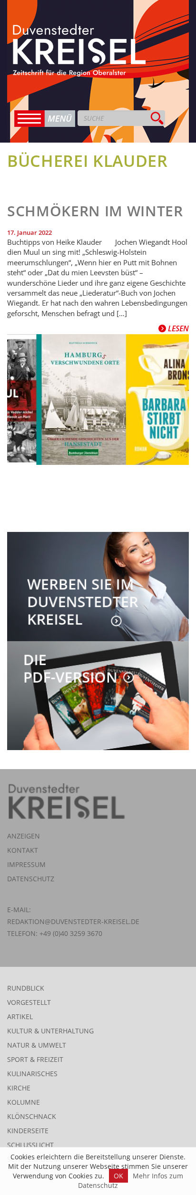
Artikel (20, 1016)
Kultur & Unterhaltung (50, 1030)
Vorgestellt (29, 1002)
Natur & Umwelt (36, 1045)
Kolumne (23, 1102)
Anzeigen (23, 835)
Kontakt (22, 850)
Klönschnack (31, 1116)
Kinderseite (28, 1130)
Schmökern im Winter (95, 211)
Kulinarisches (32, 1073)
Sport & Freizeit (35, 1059)
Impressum (26, 864)
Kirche (18, 1087)
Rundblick (25, 988)
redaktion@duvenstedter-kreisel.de (73, 921)
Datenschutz (30, 878)
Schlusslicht (30, 1144)
